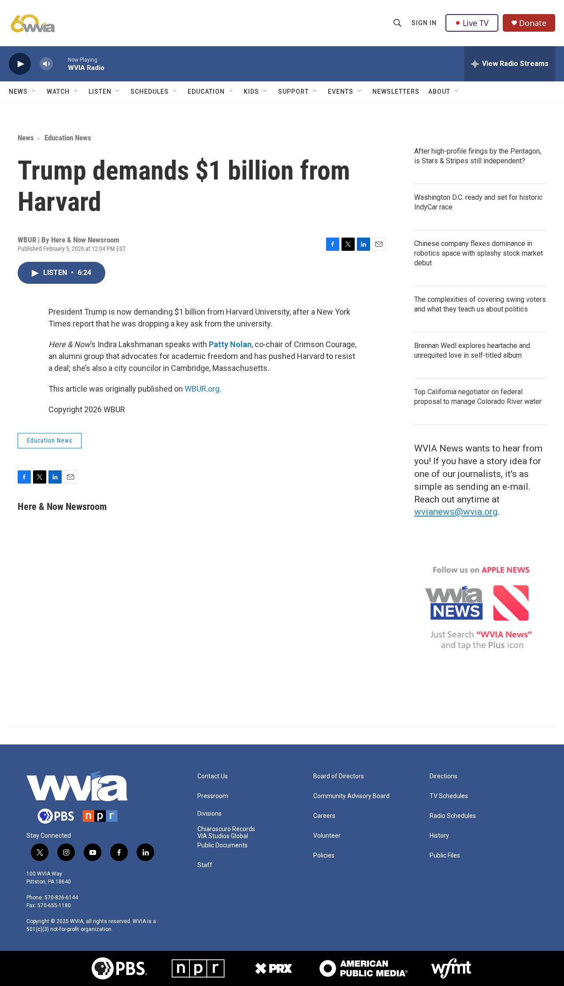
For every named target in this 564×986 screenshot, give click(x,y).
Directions (443, 776)
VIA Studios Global (222, 836)
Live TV (476, 23)
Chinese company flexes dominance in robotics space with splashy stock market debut (478, 253)
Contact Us (212, 776)
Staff (204, 865)
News (18, 91)
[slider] (60, 63)
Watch (58, 91)
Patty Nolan (230, 344)
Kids (251, 91)
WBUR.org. (203, 388)
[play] (20, 64)
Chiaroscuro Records (226, 829)
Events (340, 91)
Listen (100, 91)
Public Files (445, 855)
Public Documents (222, 845)
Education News (68, 137)
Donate (532, 23)
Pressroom (212, 796)
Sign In (424, 22)
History (439, 835)
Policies (323, 855)
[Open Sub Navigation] (34, 91)
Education (206, 91)
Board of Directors (338, 776)
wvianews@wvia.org (455, 511)
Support (293, 91)
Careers (324, 816)
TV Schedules (449, 796)
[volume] (46, 64)
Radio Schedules (453, 816)
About (439, 91)
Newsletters (395, 91)
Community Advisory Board (351, 796)
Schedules (149, 91)
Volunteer (327, 835)
